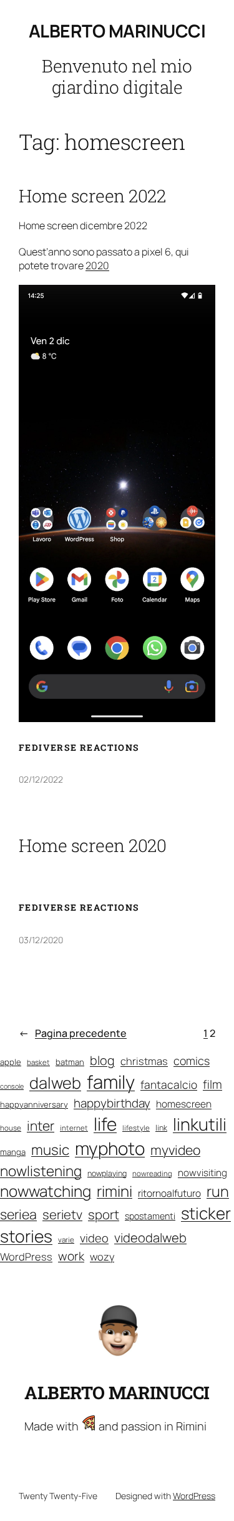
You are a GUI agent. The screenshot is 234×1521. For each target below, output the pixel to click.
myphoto (110, 1148)
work (71, 1256)
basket (38, 1062)
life (105, 1124)
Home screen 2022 (92, 196)
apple (10, 1062)
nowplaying (107, 1173)
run (218, 1191)
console (12, 1086)
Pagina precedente (73, 1033)
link (161, 1127)
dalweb (55, 1083)
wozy (102, 1256)
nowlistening (41, 1171)
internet (74, 1127)
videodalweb (150, 1237)
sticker (206, 1213)
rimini (114, 1191)
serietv (62, 1214)
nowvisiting (202, 1172)
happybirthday (112, 1103)
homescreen (184, 1104)
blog (102, 1060)
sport (103, 1214)
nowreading (152, 1173)
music (50, 1149)
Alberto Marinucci (117, 30)
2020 (97, 265)
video (94, 1238)
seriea (18, 1214)
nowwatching (45, 1191)
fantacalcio (168, 1084)
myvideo (175, 1150)
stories (26, 1236)
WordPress (26, 1256)
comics (191, 1060)
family (111, 1081)
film (212, 1084)
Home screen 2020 (92, 845)
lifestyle (136, 1127)
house (10, 1127)
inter (40, 1125)
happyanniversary (34, 1104)
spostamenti (150, 1216)
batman (70, 1062)
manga (13, 1151)
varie (66, 1239)
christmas (144, 1061)
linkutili (200, 1124)
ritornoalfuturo (169, 1193)
